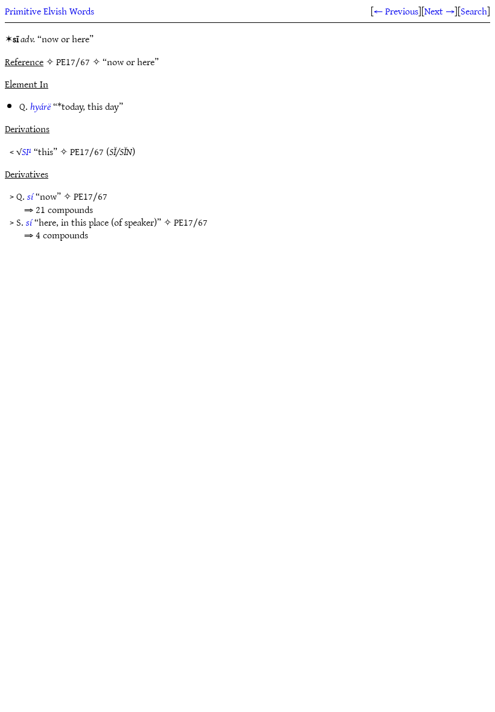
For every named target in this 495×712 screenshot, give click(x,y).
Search (474, 10)
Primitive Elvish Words (49, 10)
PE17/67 (87, 151)
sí (30, 196)
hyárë (40, 106)
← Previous (396, 10)
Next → (439, 10)
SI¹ (26, 151)
